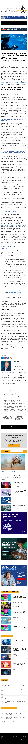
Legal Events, (12, 352)
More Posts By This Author (7, 385)
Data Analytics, (10, 351)
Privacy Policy (14, 736)
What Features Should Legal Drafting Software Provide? (20, 418)
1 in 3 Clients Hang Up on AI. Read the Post (13, 693)
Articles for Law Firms (14, 427)
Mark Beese (4, 63)
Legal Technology (19, 352)
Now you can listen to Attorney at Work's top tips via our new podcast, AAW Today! (15, 407)
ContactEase (7, 289)
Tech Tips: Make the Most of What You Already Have (7, 417)
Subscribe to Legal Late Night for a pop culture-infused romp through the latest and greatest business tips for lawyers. (14, 400)
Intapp (5, 269)
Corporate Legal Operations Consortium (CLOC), (13, 225)
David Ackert (7, 279)
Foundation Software (9, 258)
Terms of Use (13, 737)
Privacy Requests (23, 736)
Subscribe (14, 445)
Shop (22, 739)
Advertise (19, 737)
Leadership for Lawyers (17, 364)
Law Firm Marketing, (5, 352)
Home (25, 739)
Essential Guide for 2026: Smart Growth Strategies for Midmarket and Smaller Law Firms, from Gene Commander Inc (15, 410)
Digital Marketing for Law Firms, (20, 351)
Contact (25, 737)
